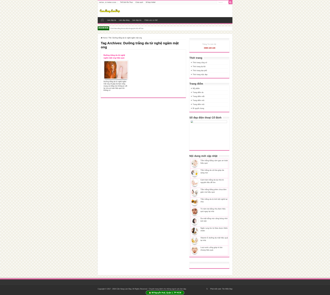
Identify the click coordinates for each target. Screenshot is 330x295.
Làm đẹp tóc (137, 20)
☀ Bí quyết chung (197, 108)
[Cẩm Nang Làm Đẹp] (110, 11)
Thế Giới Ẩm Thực (126, 2)
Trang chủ (102, 20)
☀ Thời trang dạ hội (198, 66)
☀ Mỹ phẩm (195, 88)
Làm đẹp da (111, 20)
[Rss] (207, 288)
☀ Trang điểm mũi (197, 104)
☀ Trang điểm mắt (197, 96)
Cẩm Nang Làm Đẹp (123, 289)
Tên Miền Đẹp (227, 289)
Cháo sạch (139, 2)
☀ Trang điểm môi (197, 100)
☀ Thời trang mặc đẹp (199, 74)
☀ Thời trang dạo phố (199, 70)
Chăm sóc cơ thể (150, 20)
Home (104, 38)
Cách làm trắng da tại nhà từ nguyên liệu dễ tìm (126, 28)
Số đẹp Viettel (150, 2)
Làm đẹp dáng (124, 20)
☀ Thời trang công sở (199, 62)
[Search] (230, 2)
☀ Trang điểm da (197, 92)
